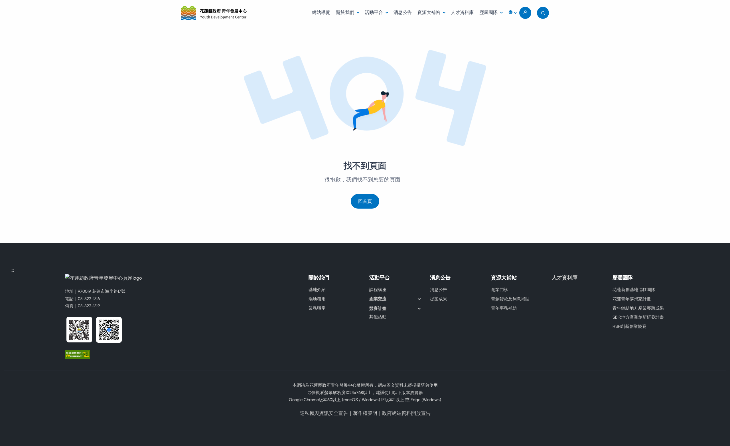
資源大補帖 (429, 12)
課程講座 (377, 289)
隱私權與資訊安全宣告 (324, 413)
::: (305, 12)
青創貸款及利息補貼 (510, 299)
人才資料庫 (462, 12)
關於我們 (345, 12)
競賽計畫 (377, 308)
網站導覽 (321, 12)
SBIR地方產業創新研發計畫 (638, 317)
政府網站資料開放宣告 (406, 413)
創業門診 (499, 289)
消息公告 (403, 12)
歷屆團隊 (489, 12)
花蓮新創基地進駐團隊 (634, 289)
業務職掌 (317, 308)
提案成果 (438, 299)
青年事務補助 (504, 308)
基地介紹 (317, 289)
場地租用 (317, 299)
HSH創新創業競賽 (629, 326)
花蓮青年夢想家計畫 (632, 299)
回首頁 (365, 201)
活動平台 (374, 12)
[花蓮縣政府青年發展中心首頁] (215, 12)
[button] (512, 13)
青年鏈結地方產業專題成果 (638, 308)
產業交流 (377, 298)
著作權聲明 (365, 413)
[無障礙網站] (77, 354)
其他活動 (377, 316)
